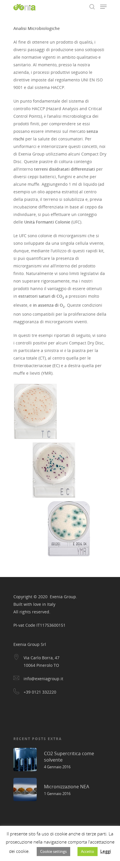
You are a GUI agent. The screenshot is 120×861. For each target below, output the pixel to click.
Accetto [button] (87, 851)
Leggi (105, 851)
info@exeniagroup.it (43, 678)
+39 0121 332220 (40, 692)
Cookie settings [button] (53, 851)
